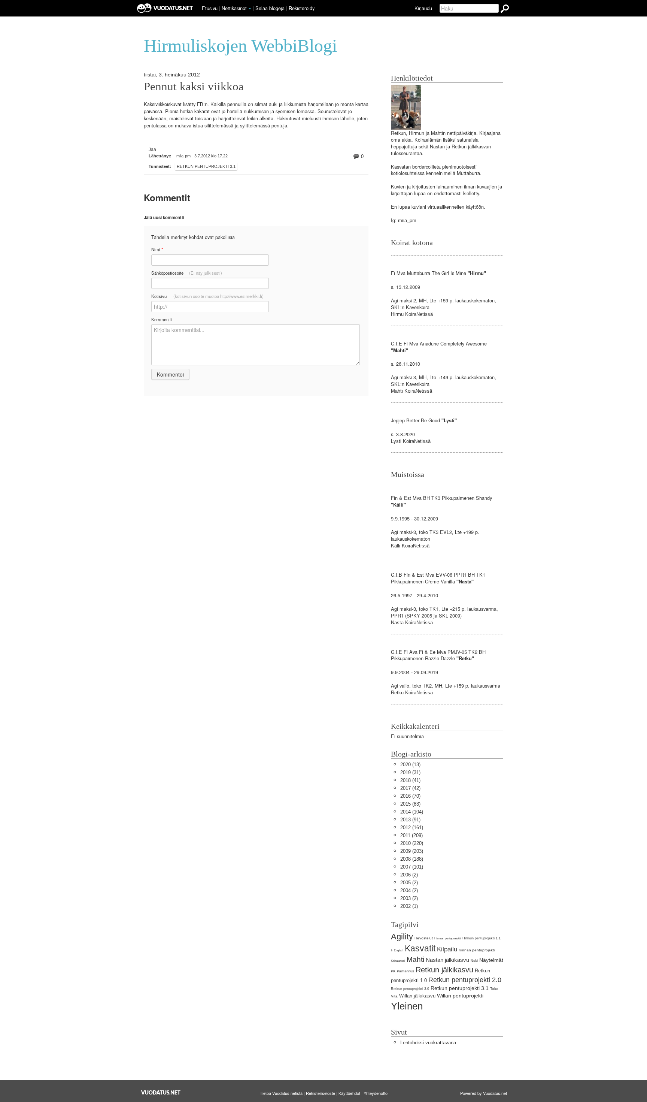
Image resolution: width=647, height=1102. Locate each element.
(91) (410, 819)
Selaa (270, 8)
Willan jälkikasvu (417, 996)
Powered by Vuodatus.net (483, 1093)
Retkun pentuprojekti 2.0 (464, 980)
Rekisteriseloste (320, 1093)
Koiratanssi (398, 961)
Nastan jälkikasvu (447, 960)
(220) (411, 843)
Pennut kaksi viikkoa (194, 86)
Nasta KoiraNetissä (412, 622)
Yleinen (407, 1006)
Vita (394, 996)
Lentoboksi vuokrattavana (428, 1042)
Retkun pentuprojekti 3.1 (206, 166)
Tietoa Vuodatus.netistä (281, 1093)
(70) (410, 796)
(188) (411, 859)
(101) (411, 867)
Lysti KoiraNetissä (411, 441)
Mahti (415, 959)
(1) (409, 906)
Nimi (157, 249)
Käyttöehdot (349, 1093)
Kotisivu (207, 296)
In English (397, 950)
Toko (494, 989)
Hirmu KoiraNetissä (412, 314)
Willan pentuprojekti (460, 996)
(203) (411, 851)
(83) (410, 804)
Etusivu (210, 8)
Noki (474, 961)
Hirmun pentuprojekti (447, 938)
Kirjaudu (423, 8)
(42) (410, 788)
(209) (411, 835)
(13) (410, 764)
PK (393, 971)
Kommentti (161, 319)
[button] (249, 8)
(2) (409, 875)
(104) (411, 812)
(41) (410, 780)
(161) (411, 827)
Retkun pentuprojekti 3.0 (410, 989)
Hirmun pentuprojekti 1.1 (481, 938)
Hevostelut (423, 938)
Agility (402, 936)
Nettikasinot (234, 8)
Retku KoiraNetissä (412, 692)
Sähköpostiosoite (186, 273)
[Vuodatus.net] (161, 1092)
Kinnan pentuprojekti (477, 950)
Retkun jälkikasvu (444, 969)
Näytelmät (491, 960)
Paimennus (405, 971)
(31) (410, 772)
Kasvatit (420, 948)
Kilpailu (447, 949)
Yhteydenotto (376, 1093)
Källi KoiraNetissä (410, 546)
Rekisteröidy (302, 8)
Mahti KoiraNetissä (411, 391)
